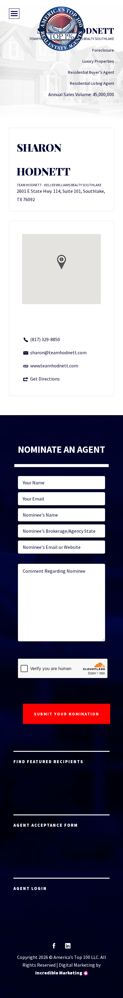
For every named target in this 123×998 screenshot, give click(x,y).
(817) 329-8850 (45, 339)
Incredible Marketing (58, 973)
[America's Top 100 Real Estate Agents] (61, 28)
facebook (54, 947)
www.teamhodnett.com (54, 366)
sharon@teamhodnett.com (58, 352)
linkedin (67, 947)
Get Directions (45, 379)
